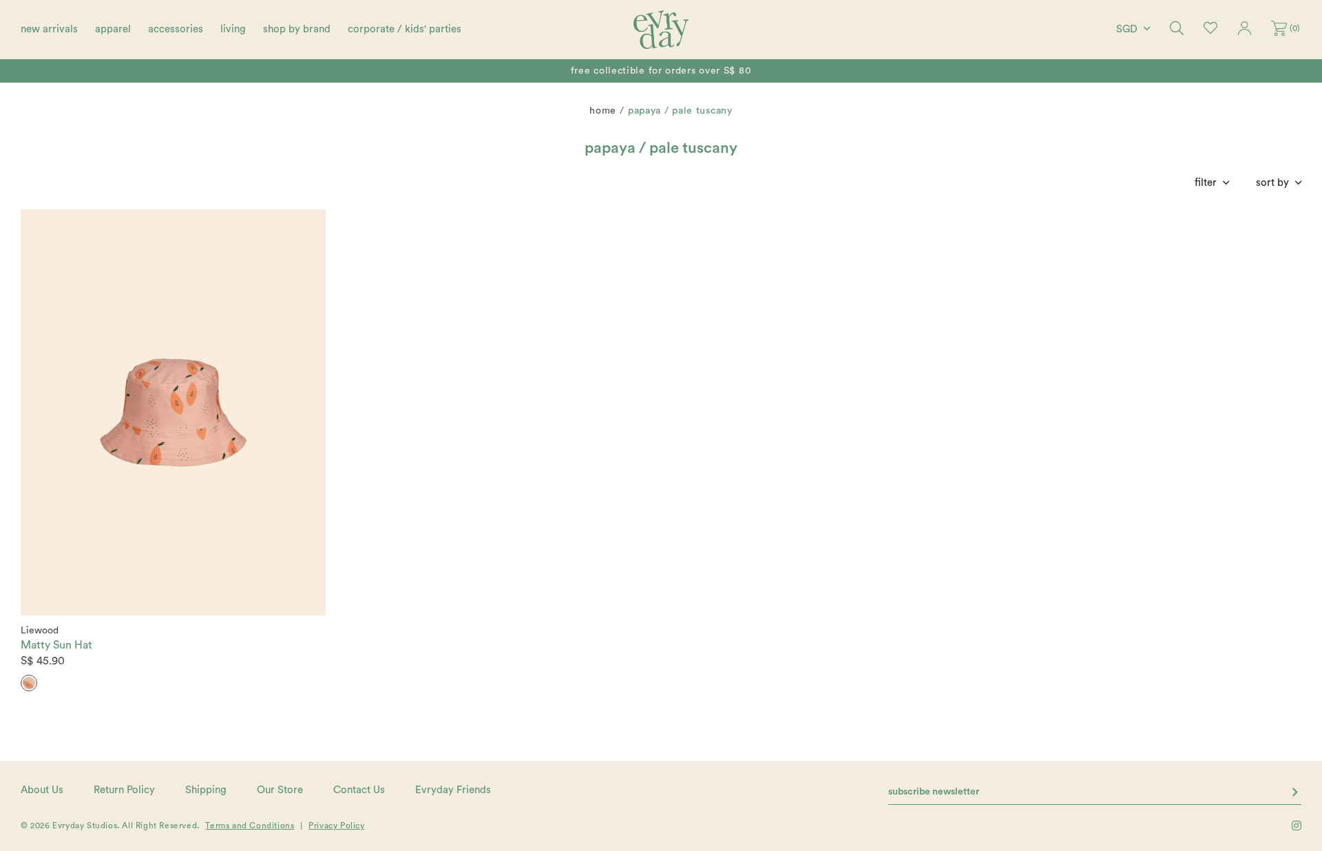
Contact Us (359, 790)
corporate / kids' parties (404, 29)
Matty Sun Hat (56, 645)
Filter (1206, 183)
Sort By (1272, 183)
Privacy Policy (336, 825)
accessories (175, 29)
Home (602, 111)
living (233, 29)
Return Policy (124, 790)
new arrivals (49, 29)
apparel (113, 29)
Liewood (40, 630)
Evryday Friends (453, 790)
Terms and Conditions (249, 825)
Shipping (206, 790)
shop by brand (296, 29)
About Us (42, 790)
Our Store (280, 790)
